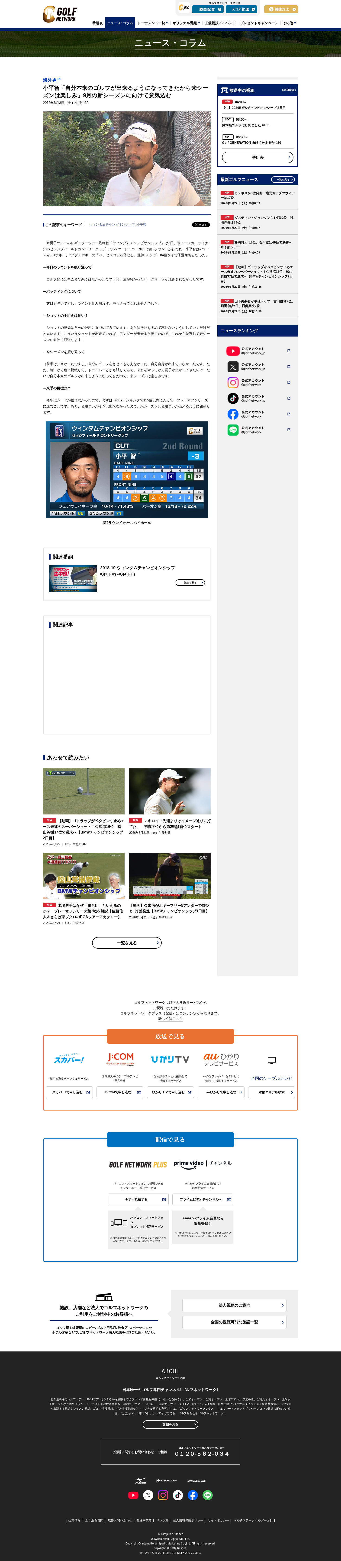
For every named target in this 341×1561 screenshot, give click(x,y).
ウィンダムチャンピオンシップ (112, 224)
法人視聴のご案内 (234, 1305)
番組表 (258, 157)
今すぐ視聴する (136, 1199)
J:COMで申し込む (117, 1092)
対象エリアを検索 (272, 1092)
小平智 (141, 224)
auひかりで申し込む (221, 1092)
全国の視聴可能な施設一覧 (234, 1322)
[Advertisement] (127, 680)
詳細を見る (190, 582)
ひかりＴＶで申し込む (168, 1092)
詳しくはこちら (170, 1019)
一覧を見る (127, 943)
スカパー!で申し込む (67, 1092)
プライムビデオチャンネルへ (201, 1199)
